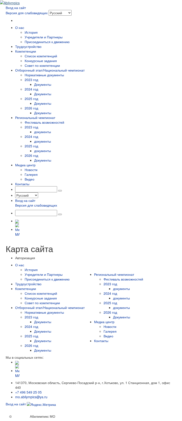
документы (42, 131)
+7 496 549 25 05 (28, 392)
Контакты (22, 183)
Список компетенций (41, 56)
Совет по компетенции (42, 65)
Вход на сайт (16, 7)
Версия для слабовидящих (27, 12)
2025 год (31, 98)
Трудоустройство (28, 46)
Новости (31, 169)
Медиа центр (104, 321)
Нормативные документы (44, 74)
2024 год (31, 89)
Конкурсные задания (41, 60)
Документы (42, 84)
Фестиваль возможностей (44, 122)
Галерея (31, 174)
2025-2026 (21, 416)
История (31, 32)
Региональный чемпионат (114, 274)
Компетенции (25, 288)
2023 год (31, 79)
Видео (29, 179)
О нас (19, 265)
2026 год (31, 108)
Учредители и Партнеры (44, 37)
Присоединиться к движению (47, 41)
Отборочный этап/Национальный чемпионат (50, 307)
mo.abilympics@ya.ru (31, 396)
